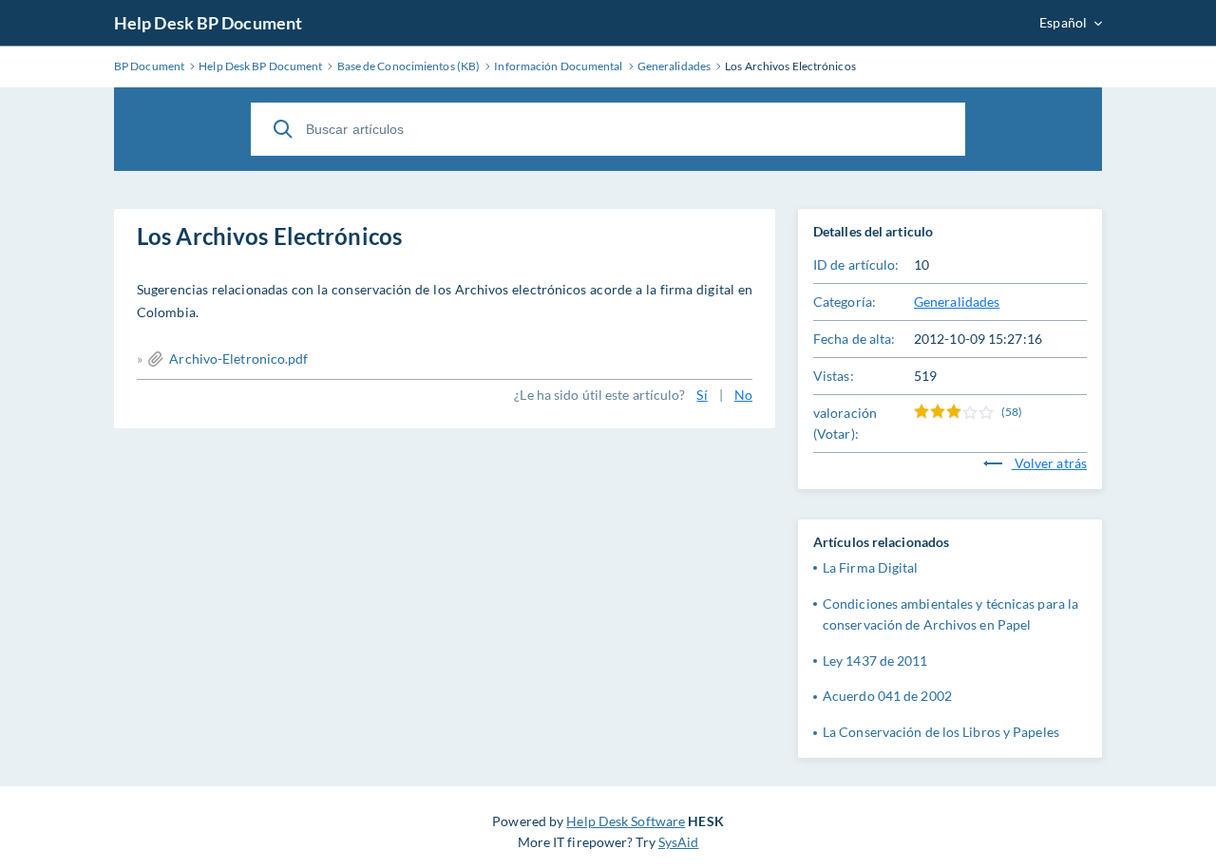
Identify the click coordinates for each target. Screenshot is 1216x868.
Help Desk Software (625, 821)
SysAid (678, 842)
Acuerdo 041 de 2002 (887, 696)
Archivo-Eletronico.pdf (238, 358)
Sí (701, 395)
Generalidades (956, 301)
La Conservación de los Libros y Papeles (941, 732)
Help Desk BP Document (208, 22)
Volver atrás (1049, 463)
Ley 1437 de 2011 (875, 660)
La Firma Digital (871, 567)
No (743, 395)
